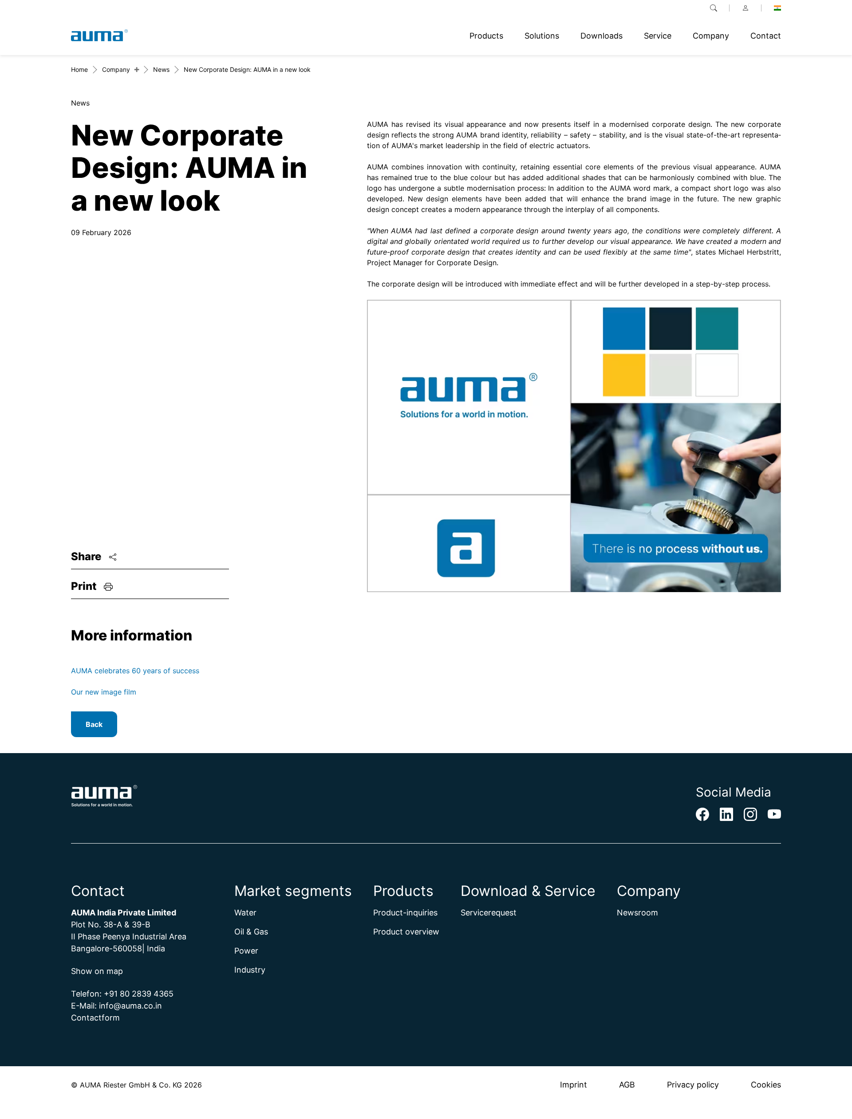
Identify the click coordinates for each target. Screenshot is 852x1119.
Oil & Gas (251, 931)
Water (245, 912)
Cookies (766, 1084)
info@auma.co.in (130, 1005)
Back (94, 724)
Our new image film (103, 691)
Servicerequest (489, 912)
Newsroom (637, 912)
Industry (249, 969)
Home (79, 69)
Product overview (406, 931)
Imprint (573, 1084)
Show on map (97, 971)
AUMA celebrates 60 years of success (135, 670)
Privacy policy (693, 1084)
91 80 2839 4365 (141, 993)
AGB (627, 1084)
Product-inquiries (405, 912)
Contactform (95, 1017)
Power (246, 950)
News (161, 69)
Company (116, 69)
